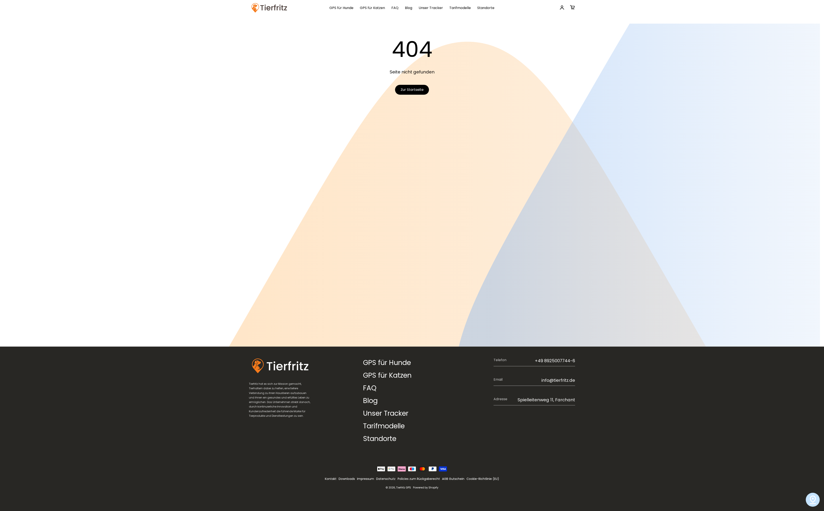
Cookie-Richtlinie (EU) (483, 479)
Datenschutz (385, 479)
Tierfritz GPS (403, 487)
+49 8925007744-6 (555, 361)
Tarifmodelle (460, 7)
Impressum (365, 479)
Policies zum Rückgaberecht (419, 479)
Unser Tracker (431, 7)
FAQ (394, 7)
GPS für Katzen (372, 7)
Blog (408, 7)
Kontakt (330, 479)
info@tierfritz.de (558, 380)
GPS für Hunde (341, 7)
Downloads (347, 479)
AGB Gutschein (453, 479)
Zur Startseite (412, 89)
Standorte (485, 7)
